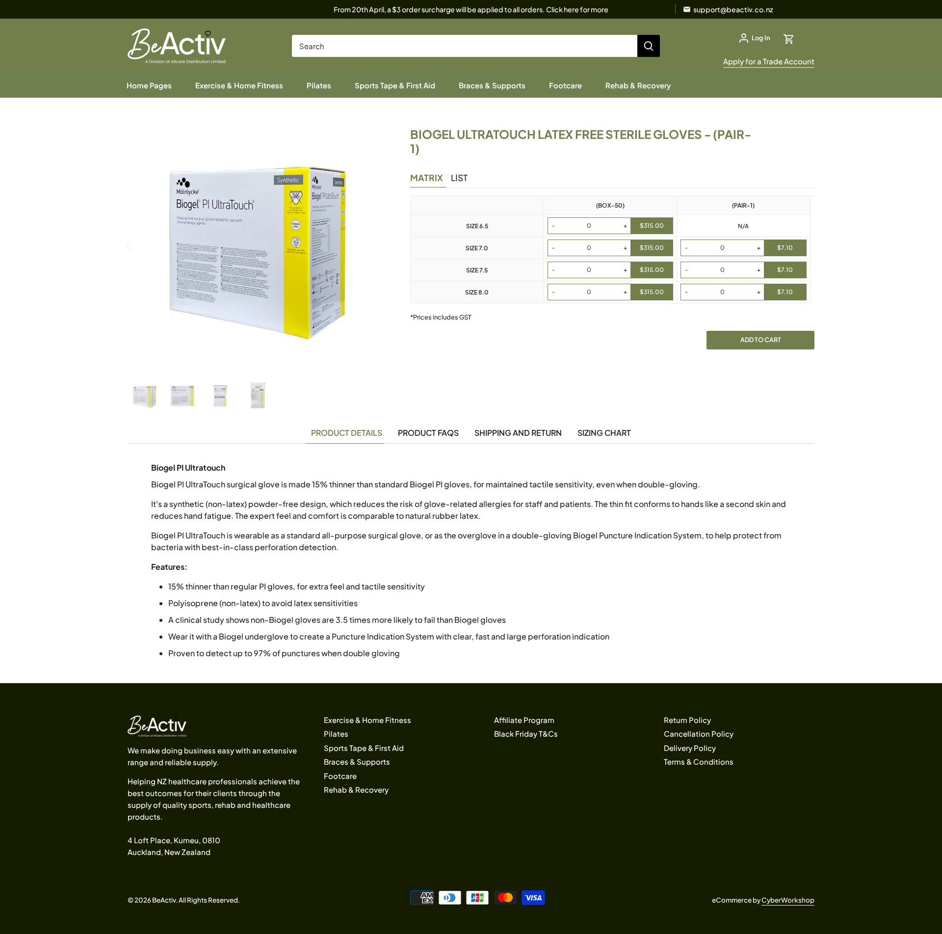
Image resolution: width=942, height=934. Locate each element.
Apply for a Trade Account (768, 61)
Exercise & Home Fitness (367, 719)
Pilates (336, 733)
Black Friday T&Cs (526, 733)
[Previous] (142, 245)
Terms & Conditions (698, 761)
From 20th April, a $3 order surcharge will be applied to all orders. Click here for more (471, 9)
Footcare (340, 775)
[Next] (371, 245)
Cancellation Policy (698, 733)
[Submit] (648, 46)
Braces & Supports (357, 761)
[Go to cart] (789, 38)
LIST (459, 177)
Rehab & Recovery (356, 789)
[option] (257, 245)
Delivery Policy (690, 747)
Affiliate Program (524, 719)
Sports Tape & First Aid (364, 747)
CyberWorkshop (787, 900)
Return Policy (687, 719)
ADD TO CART (760, 340)
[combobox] (465, 46)
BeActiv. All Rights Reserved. (196, 900)
